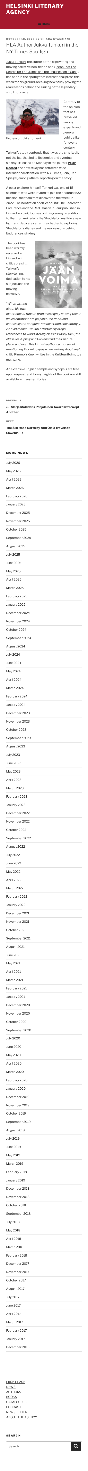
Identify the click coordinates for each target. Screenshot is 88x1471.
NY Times (54, 173)
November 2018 (17, 1197)
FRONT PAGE (15, 1382)
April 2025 (13, 579)
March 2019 (14, 1164)
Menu (46, 24)
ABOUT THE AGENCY (21, 1417)
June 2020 (13, 1047)
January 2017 (15, 1339)
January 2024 (16, 705)
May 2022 (13, 872)
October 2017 (16, 1280)
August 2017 (15, 1289)
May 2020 (13, 1055)
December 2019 (17, 1097)
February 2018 (16, 1255)
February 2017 (16, 1330)
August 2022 (15, 846)
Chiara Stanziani (55, 39)
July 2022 (13, 855)
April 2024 (13, 680)
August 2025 (15, 546)
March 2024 (15, 688)
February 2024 (16, 696)
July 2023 (13, 755)
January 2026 (16, 504)
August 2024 (15, 646)
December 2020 (18, 1005)
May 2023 (13, 771)
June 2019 (13, 1147)
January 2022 (15, 905)
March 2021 (14, 980)
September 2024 (18, 638)
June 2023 (13, 763)
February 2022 (16, 896)
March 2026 (15, 488)
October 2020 (16, 1022)
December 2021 (17, 913)
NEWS (11, 1387)
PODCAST (13, 1407)
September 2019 (18, 1122)
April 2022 (13, 880)
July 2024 (13, 654)
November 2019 (17, 1105)
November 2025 (18, 521)
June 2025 (13, 563)
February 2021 (16, 988)
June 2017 (13, 1305)
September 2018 (18, 1214)
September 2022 (18, 838)
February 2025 (16, 596)
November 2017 (17, 1272)
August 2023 (15, 746)
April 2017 (13, 1314)
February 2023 (16, 796)
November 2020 (18, 1013)
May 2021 (13, 963)
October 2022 (16, 830)
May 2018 (13, 1230)
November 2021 (17, 922)
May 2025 (13, 571)
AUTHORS (13, 1392)
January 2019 (15, 1180)
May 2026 (13, 471)
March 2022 (15, 888)
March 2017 (14, 1322)
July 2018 (13, 1222)
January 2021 (15, 997)
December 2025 (18, 513)
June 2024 (13, 663)
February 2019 (16, 1172)
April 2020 (13, 1063)
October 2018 (16, 1205)
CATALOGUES (16, 1402)
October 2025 (16, 529)
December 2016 (17, 1347)
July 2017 (12, 1297)
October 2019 (16, 1113)
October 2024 (16, 630)
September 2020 (18, 1030)
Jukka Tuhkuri (16, 62)
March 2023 (15, 788)
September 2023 (18, 738)
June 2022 (13, 863)
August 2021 (15, 947)
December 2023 (18, 713)
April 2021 (13, 972)
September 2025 (18, 538)
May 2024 (13, 671)
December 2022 (18, 813)
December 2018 (17, 1188)
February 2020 (16, 1080)
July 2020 (13, 1038)
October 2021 (16, 930)
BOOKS (11, 1397)
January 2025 (16, 604)
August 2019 (15, 1130)
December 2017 (17, 1264)
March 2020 (15, 1072)
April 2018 (13, 1239)
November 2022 (18, 821)
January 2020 (16, 1088)
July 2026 (13, 463)
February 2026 (16, 496)
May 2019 (13, 1155)
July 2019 (13, 1138)
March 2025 (15, 588)
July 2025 (13, 554)
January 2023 (16, 805)
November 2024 (18, 621)
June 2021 (13, 955)
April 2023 (13, 780)
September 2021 (18, 938)
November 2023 (18, 721)
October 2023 (16, 730)
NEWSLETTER (16, 1412)
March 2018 (14, 1247)
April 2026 (13, 479)
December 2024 (18, 613)
